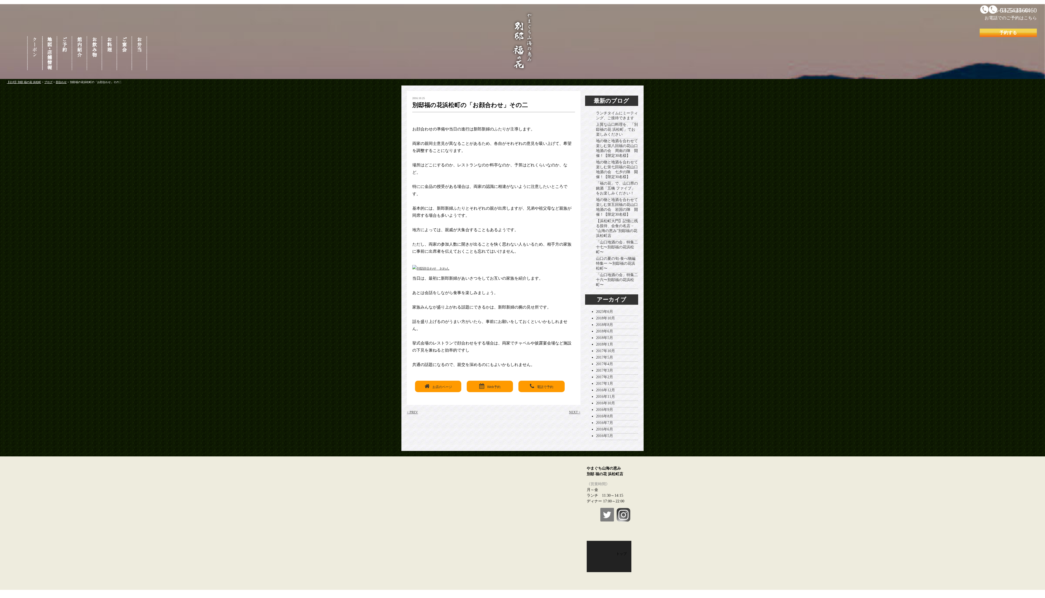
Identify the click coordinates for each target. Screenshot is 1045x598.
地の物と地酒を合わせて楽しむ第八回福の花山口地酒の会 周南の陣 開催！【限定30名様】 (617, 148)
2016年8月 (604, 416)
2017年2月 (604, 377)
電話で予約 (545, 387)
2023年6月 (604, 312)
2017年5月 (604, 357)
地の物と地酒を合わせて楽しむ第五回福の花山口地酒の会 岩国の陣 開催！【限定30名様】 (617, 207)
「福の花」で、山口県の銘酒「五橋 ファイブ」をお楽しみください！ (617, 188)
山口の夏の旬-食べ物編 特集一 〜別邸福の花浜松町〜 (615, 263)
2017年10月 (605, 351)
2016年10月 (605, 403)
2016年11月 (605, 397)
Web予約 (493, 387)
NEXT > (574, 412)
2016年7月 (604, 423)
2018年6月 (604, 331)
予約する (1008, 32)
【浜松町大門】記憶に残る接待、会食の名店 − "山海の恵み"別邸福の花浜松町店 (617, 228)
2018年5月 (604, 338)
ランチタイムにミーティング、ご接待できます (617, 115)
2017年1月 (604, 384)
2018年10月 (605, 318)
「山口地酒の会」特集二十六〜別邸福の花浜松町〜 (617, 280)
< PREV (412, 412)
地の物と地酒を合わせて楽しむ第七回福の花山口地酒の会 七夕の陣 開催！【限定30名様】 (617, 169)
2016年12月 (605, 390)
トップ (621, 554)
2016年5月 (604, 436)
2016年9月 (604, 410)
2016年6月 (604, 429)
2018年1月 (604, 344)
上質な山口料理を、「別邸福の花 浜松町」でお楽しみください (617, 129)
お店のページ (442, 387)
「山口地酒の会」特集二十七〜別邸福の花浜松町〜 (617, 247)
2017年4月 (604, 364)
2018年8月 (604, 325)
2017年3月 (604, 370)
